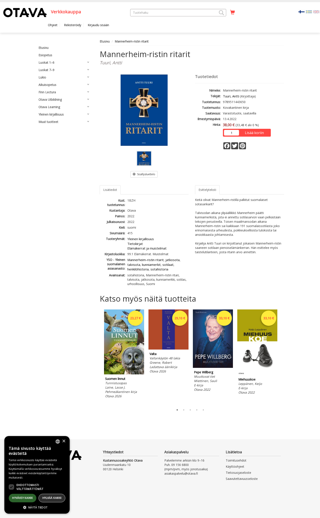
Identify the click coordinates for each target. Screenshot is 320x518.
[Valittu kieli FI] (301, 11)
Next (282, 357)
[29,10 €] (168, 348)
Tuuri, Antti (231, 96)
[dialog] (37, 475)
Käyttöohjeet (235, 466)
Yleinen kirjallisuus (140, 239)
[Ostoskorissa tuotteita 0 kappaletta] (232, 12)
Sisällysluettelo (145, 174)
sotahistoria (159, 269)
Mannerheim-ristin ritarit (132, 41)
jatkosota (172, 260)
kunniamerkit (151, 264)
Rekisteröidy (72, 25)
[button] (221, 12)
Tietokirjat (135, 243)
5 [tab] (203, 410)
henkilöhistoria (138, 269)
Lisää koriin (254, 132)
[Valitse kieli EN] (316, 11)
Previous (98, 357)
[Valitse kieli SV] (309, 11)
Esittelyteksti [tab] (207, 190)
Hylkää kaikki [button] (52, 498)
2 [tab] (184, 410)
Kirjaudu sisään (98, 25)
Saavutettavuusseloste (242, 479)
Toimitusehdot (236, 460)
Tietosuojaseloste (238, 472)
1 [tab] (177, 410)
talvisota (133, 264)
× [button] (63, 441)
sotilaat (167, 264)
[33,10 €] (213, 367)
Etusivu (105, 41)
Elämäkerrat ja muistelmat (147, 248)
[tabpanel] (124, 354)
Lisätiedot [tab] (110, 190)
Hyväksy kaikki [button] (22, 498)
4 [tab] (197, 410)
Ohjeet (52, 25)
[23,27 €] (124, 373)
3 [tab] (190, 410)
